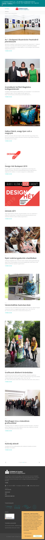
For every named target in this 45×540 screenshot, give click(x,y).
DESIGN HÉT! (10, 211)
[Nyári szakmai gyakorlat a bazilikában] (22, 240)
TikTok (14, 3)
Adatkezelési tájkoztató (9, 496)
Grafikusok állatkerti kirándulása (19, 372)
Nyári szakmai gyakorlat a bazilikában (21, 258)
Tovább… (7, 482)
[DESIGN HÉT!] (22, 194)
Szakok (9, 13)
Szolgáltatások (27, 3)
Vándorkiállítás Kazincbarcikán (18, 305)
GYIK (22, 3)
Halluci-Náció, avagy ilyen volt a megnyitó (18, 132)
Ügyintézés (36, 3)
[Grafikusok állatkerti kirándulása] (22, 344)
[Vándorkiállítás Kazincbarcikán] (22, 287)
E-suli (32, 3)
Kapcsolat (4, 3)
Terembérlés (10, 3)
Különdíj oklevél (11, 443)
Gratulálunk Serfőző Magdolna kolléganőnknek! (18, 88)
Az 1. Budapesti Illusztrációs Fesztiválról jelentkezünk (21, 40)
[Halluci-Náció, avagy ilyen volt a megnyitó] (22, 115)
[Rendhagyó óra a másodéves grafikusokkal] (22, 403)
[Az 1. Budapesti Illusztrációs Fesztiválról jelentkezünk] (22, 25)
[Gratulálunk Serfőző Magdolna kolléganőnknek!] (22, 70)
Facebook (4, 3)
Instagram (9, 3)
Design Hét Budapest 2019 (16, 166)
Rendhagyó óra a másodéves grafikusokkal (17, 422)
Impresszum (7, 492)
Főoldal (6, 13)
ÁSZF (6, 494)
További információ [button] (27, 533)
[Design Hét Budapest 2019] (13, 155)
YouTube (18, 3)
